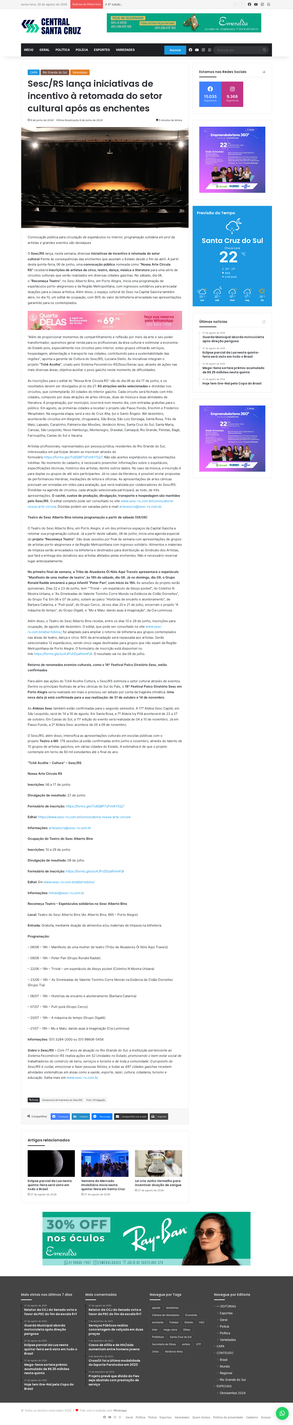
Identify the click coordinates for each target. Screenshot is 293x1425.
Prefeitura (158, 1336)
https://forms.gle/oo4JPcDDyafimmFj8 (63, 654)
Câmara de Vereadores (165, 1315)
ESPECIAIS (224, 1386)
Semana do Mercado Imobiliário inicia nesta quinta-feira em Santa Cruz (103, 1185)
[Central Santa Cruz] (51, 26)
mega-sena (170, 1329)
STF (198, 1344)
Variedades (125, 50)
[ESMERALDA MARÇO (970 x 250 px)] (146, 1238)
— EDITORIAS (226, 1306)
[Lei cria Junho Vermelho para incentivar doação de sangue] (158, 1163)
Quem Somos (201, 1417)
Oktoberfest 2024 (233, 1393)
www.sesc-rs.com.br (82, 1078)
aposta (156, 1307)
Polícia (82, 50)
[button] (282, 1413)
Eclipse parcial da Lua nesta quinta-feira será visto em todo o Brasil (50, 1185)
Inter (154, 1329)
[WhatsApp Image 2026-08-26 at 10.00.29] (232, 160)
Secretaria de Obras (164, 1344)
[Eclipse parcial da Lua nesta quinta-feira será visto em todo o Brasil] (51, 1163)
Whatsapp (120, 1410)
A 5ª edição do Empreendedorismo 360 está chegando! (142, 4)
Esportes (102, 50)
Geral (44, 50)
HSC (202, 1322)
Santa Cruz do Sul (181, 1336)
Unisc (155, 1351)
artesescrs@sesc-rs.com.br (140, 506)
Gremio (188, 1322)
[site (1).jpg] (105, 320)
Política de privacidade (228, 1417)
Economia (191, 1315)
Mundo (225, 1366)
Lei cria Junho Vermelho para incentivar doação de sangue (158, 1183)
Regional (226, 1373)
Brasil (223, 1359)
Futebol (173, 1322)
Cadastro (252, 1417)
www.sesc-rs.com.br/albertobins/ (69, 882)
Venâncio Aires (174, 1351)
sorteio (186, 1344)
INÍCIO (28, 50)
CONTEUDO (225, 1353)
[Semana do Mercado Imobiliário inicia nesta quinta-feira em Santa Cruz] (104, 1163)
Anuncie (175, 50)
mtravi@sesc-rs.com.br (66, 893)
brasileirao (172, 1307)
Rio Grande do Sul (55, 72)
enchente (157, 1322)
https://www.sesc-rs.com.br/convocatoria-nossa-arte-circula (84, 817)
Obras (186, 1329)
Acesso (266, 1417)
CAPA (33, 72)
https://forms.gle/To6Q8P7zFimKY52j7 (73, 457)
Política (63, 50)
